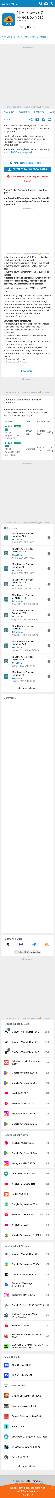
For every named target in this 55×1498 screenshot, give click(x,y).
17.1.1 (10, 426)
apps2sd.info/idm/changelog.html (19, 152)
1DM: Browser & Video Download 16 (23, 673)
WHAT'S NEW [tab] (9, 112)
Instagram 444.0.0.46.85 (23, 1295)
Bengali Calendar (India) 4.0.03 (26, 1416)
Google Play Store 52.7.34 (24, 1072)
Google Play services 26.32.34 (26, 1235)
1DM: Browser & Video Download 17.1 (23, 612)
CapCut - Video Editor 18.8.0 (25, 1032)
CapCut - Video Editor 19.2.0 (25, 1274)
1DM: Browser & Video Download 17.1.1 (23, 596)
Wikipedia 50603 (19, 1385)
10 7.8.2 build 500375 (22, 1365)
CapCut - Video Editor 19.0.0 (25, 1052)
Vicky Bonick (27, 27)
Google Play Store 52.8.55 (24, 1124)
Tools (7, 120)
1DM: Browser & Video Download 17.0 (23, 627)
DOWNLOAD (39, 112)
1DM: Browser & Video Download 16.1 (23, 642)
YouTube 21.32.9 (20, 1224)
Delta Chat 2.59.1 (20, 1457)
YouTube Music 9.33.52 (23, 1103)
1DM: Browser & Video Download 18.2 (23, 535)
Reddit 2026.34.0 (20, 1194)
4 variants (18, 647)
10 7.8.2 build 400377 (22, 1375)
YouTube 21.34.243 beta (23, 1184)
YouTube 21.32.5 (20, 1093)
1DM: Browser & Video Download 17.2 (23, 581)
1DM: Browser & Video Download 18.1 (23, 550)
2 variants (18, 539)
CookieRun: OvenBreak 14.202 (26, 1395)
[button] (31, 120)
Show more (26, 370)
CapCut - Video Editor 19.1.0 (25, 1042)
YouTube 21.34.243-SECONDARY (27, 1214)
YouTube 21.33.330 (21, 1325)
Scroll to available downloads (30, 169)
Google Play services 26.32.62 (26, 1264)
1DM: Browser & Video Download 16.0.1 (23, 658)
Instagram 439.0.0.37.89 (23, 1113)
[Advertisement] (27, 77)
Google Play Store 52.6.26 (24, 1083)
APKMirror (12, 3)
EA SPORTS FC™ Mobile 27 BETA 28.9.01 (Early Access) (27, 1346)
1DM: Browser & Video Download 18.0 (23, 565)
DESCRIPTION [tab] (24, 112)
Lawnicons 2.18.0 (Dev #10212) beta (29, 1436)
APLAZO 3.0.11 (19, 1426)
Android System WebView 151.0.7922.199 (24, 1315)
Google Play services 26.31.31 (26, 1204)
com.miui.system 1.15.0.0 (24, 1173)
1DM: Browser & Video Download (31, 37)
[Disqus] (27, 816)
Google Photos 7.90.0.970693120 (28, 1305)
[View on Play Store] (37, 120)
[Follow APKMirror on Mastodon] (21, 945)
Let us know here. (34, 1481)
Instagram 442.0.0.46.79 (23, 1163)
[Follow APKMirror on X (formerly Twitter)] (8, 945)
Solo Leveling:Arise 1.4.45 (24, 1406)
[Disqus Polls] (27, 739)
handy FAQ (36, 412)
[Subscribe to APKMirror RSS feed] (47, 945)
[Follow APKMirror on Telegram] (34, 945)
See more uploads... (27, 688)
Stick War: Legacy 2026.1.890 (26, 1447)
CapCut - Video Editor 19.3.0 (25, 1254)
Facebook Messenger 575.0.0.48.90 (22, 1284)
